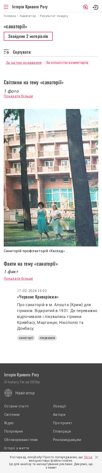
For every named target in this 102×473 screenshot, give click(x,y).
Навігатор (25, 393)
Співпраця (62, 431)
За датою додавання (24, 63)
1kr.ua (88, 457)
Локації (59, 406)
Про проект (62, 423)
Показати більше (18, 96)
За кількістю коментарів (67, 63)
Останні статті (16, 406)
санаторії (26, 338)
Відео (9, 423)
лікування (47, 338)
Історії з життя (16, 448)
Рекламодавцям (67, 440)
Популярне (13, 431)
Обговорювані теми (21, 440)
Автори (59, 415)
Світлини (12, 415)
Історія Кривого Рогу (30, 7)
